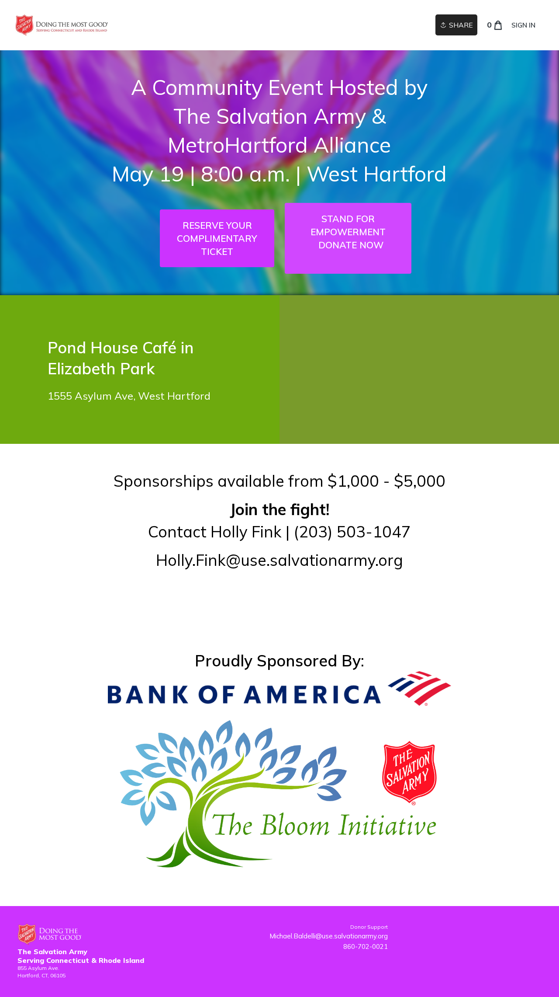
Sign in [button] (523, 25)
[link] (61, 25)
